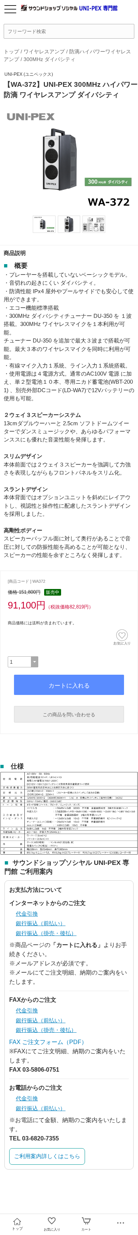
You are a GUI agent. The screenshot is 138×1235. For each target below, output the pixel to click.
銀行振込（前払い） (41, 923)
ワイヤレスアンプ (44, 51)
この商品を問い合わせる (69, 714)
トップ (11, 51)
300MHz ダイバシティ (49, 59)
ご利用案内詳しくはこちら (47, 1156)
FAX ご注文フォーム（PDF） (48, 1042)
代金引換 (27, 914)
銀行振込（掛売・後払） (46, 933)
